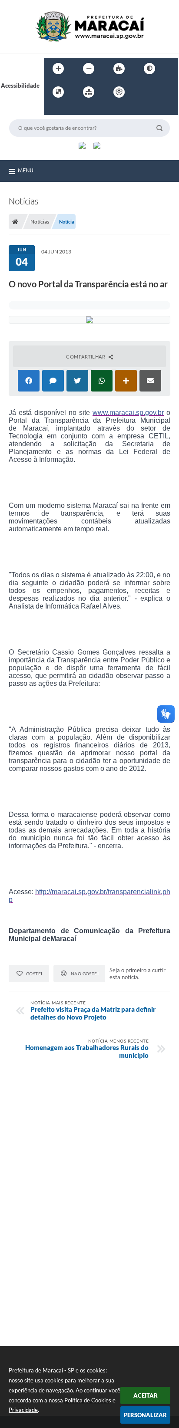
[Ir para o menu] (163, 92)
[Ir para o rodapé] (71, 110)
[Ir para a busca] (52, 110)
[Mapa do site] (88, 92)
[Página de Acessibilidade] (119, 92)
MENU (25, 170)
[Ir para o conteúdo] (143, 92)
